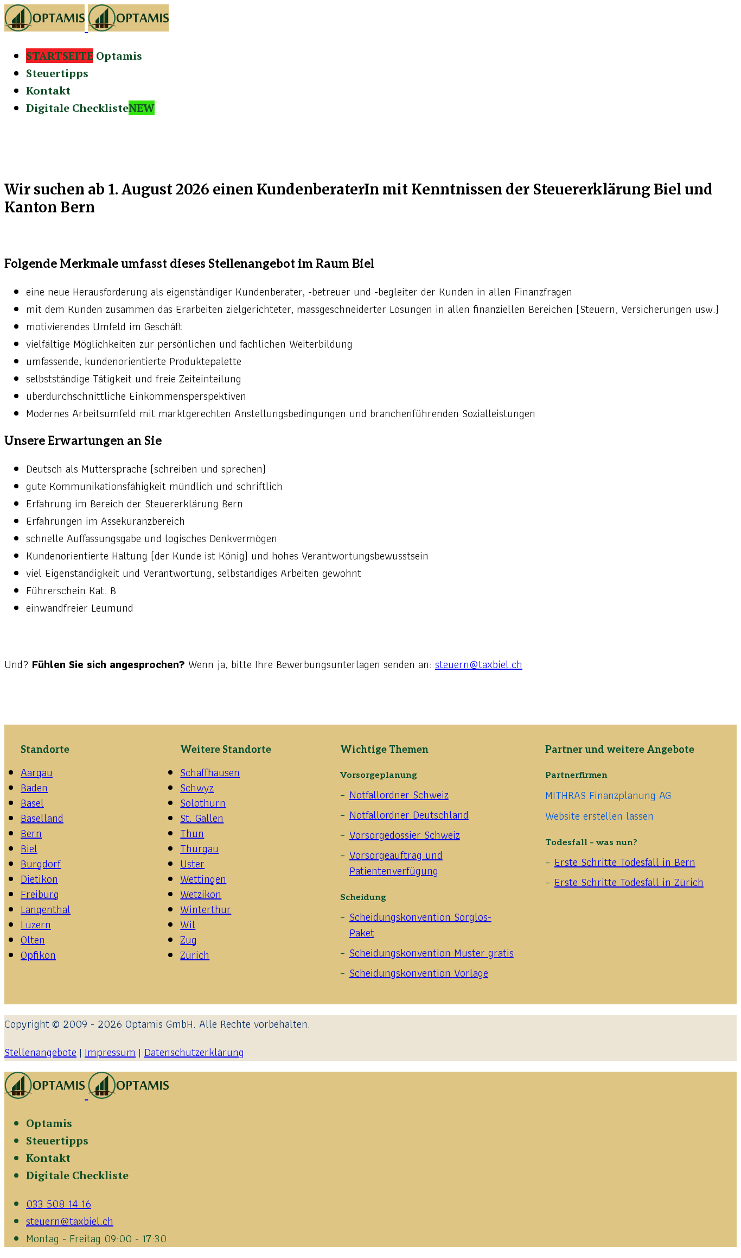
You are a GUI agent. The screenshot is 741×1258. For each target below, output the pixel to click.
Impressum (110, 1052)
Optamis (84, 55)
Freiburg (40, 894)
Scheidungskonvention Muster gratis (431, 952)
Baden (34, 787)
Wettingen (203, 879)
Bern (31, 833)
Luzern (36, 924)
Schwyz (197, 787)
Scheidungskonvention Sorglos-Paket (420, 924)
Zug (188, 939)
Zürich (194, 955)
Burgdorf (41, 863)
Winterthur (205, 909)
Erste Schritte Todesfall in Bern (624, 862)
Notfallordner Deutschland (409, 814)
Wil (187, 924)
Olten (33, 939)
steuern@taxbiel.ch (478, 664)
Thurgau (199, 848)
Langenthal (46, 909)
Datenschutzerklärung (194, 1052)
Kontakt (48, 90)
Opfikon (38, 955)
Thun (192, 833)
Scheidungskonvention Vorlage (418, 973)
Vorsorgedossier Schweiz (404, 835)
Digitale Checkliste (90, 107)
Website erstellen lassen (599, 816)
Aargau (37, 772)
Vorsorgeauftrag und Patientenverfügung (396, 862)
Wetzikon (200, 894)
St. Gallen (201, 818)
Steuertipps (57, 73)
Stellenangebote (40, 1052)
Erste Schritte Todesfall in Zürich (629, 882)
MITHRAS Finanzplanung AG (608, 795)
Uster (192, 863)
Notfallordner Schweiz (399, 794)
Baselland (42, 818)
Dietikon (39, 879)
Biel (29, 848)
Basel (32, 803)
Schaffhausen (210, 772)
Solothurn (203, 803)
